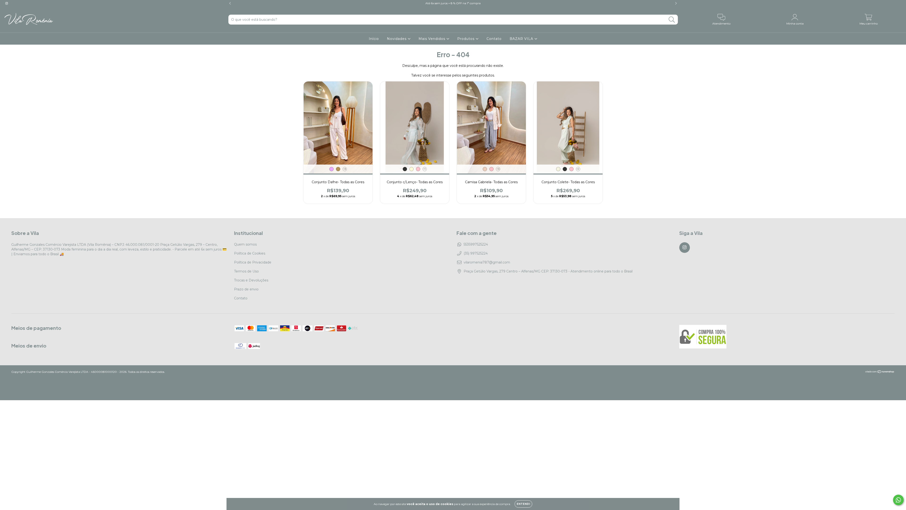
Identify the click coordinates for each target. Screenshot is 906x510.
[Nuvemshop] (880, 372)
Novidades (397, 39)
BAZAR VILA (522, 39)
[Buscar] (671, 19)
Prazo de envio (246, 289)
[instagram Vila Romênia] (7, 3)
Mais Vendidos (432, 39)
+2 (578, 168)
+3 (345, 168)
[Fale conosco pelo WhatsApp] (898, 500)
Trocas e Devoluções (251, 280)
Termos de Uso (246, 271)
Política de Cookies (249, 253)
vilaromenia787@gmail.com (487, 262)
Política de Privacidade (252, 262)
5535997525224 (476, 244)
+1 (425, 168)
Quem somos (245, 244)
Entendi (523, 504)
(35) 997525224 (476, 253)
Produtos (466, 39)
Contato (494, 39)
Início (374, 39)
